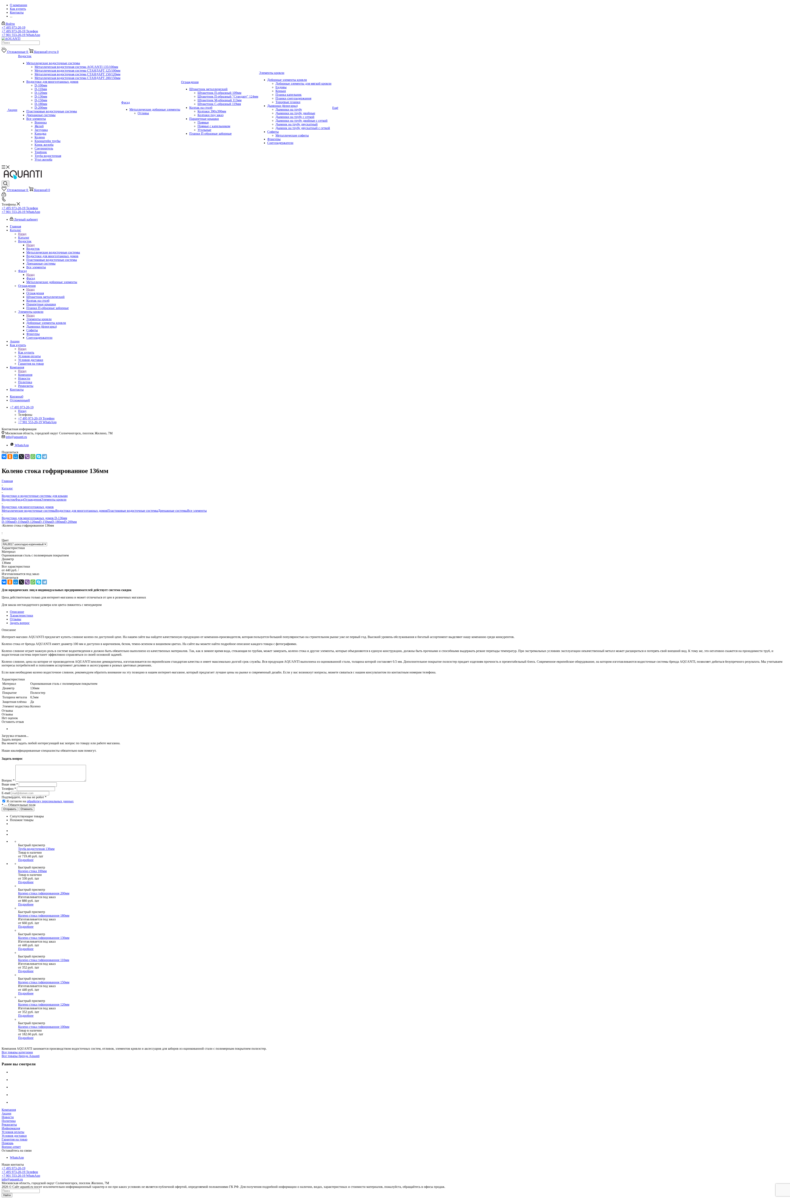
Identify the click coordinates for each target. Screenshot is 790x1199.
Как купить (26, 352)
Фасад (30, 278)
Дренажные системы (172, 510)
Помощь (7, 1143)
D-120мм (33, 522)
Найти (7, 1195)
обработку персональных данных (50, 801)
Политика (9, 1121)
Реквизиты (9, 1124)
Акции (6, 1113)
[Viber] (27, 456)
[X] (21, 456)
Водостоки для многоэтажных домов (81, 510)
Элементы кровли (39, 319)
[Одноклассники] (9, 456)
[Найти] (3, 47)
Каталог (23, 237)
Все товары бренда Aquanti (21, 1056)
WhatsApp (22, 445)
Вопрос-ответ (11, 1147)
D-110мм (20, 522)
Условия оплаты (13, 1132)
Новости (8, 1117)
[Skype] (38, 456)
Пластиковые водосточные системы (132, 510)
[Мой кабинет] (4, 195)
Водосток (33, 248)
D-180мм (58, 522)
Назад (22, 234)
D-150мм (45, 522)
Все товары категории (17, 1052)
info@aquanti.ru (16, 437)
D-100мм (8, 522)
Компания (25, 374)
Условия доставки (14, 1135)
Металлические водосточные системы (28, 510)
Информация (11, 1128)
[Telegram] (44, 456)
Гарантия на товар (14, 1139)
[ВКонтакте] (4, 456)
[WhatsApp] (32, 456)
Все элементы (197, 510)
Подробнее (26, 860)
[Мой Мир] (15, 456)
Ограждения (35, 293)
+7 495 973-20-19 (13, 27)
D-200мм (70, 522)
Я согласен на (40, 801)
